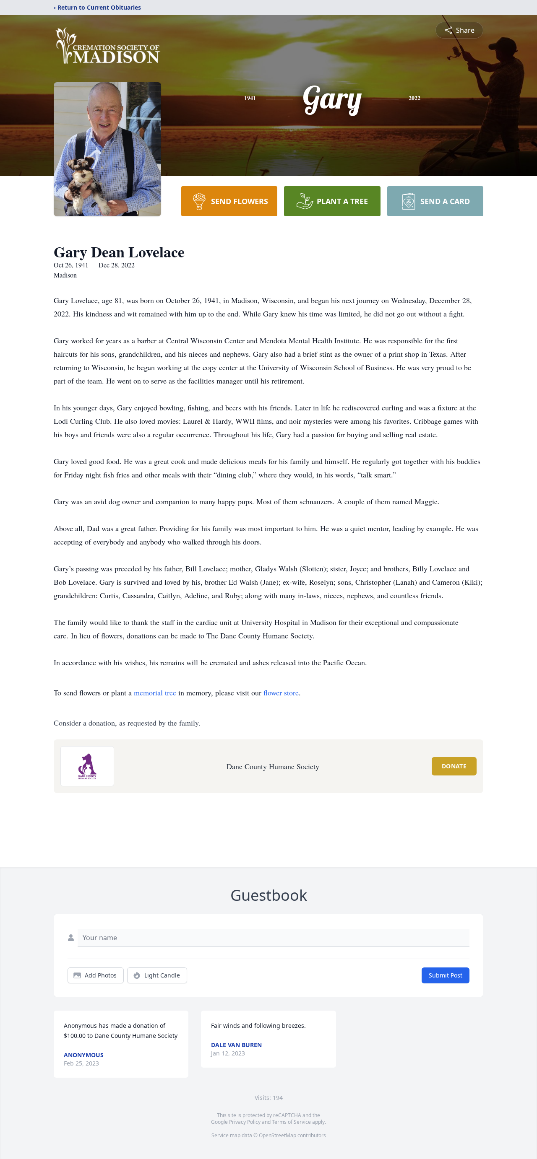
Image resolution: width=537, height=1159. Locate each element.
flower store (281, 692)
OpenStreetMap (277, 1135)
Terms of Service (291, 1121)
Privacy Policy (245, 1121)
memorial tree (155, 692)
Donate (454, 766)
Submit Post (445, 975)
